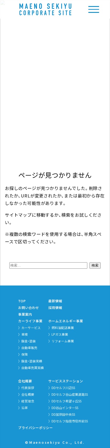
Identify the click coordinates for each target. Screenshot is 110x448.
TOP (22, 300)
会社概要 (25, 380)
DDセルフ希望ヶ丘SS (66, 401)
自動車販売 (29, 347)
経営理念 (27, 401)
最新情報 (55, 300)
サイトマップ (18, 215)
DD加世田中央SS (63, 414)
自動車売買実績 (32, 367)
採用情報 (55, 307)
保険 (24, 354)
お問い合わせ (28, 307)
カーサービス (31, 327)
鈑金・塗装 (28, 341)
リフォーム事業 (63, 341)
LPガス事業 (60, 334)
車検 (24, 334)
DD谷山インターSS (65, 407)
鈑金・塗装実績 (31, 361)
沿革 (24, 407)
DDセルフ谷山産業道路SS (70, 394)
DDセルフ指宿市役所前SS (70, 421)
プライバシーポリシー (35, 427)
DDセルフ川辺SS (63, 387)
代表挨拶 (27, 387)
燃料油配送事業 (63, 327)
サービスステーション (65, 380)
